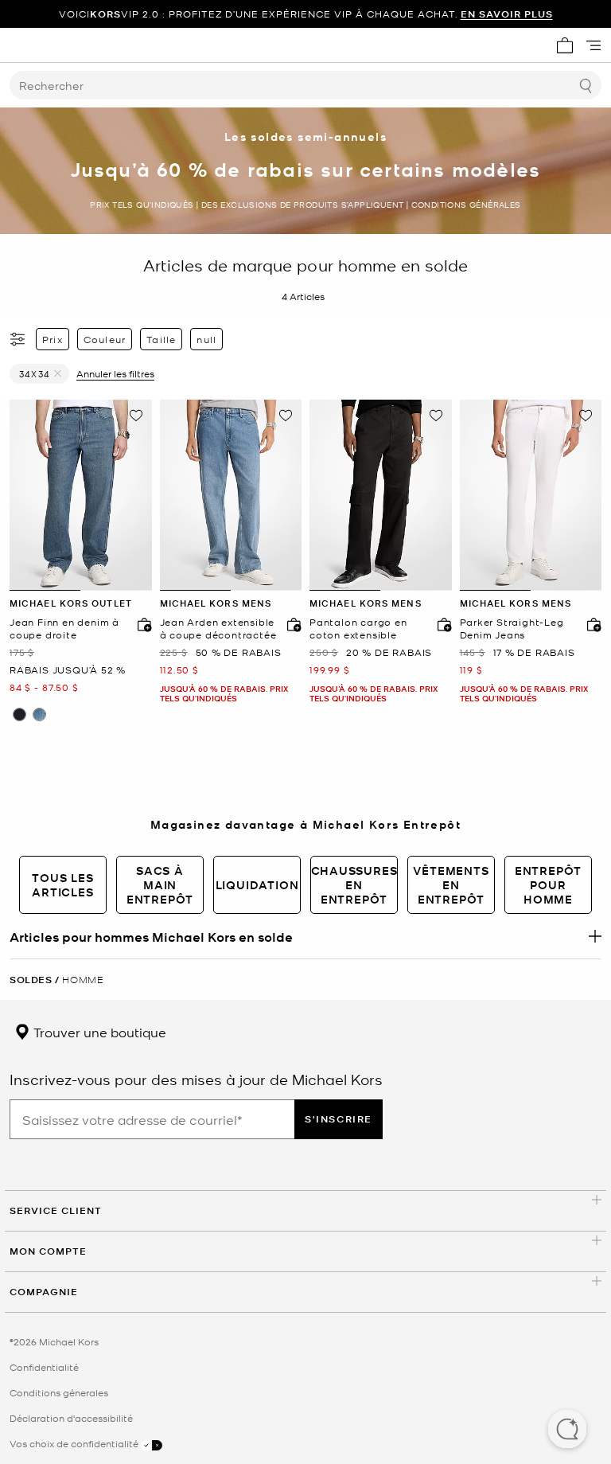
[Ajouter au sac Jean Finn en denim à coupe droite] (141, 624)
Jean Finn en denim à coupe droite (64, 628)
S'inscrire (338, 1119)
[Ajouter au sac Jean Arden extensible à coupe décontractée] (290, 624)
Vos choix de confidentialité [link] (75, 1443)
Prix (52, 339)
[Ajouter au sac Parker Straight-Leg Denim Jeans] (590, 624)
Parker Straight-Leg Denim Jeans (512, 628)
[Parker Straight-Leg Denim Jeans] (531, 495)
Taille (161, 339)
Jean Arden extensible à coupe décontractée (218, 628)
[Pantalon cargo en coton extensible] (380, 495)
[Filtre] (18, 339)
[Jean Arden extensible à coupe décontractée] (231, 495)
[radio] (19, 714)
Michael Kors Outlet (71, 603)
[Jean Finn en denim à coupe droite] (81, 495)
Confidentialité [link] (44, 1367)
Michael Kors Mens (216, 603)
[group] (305, 13)
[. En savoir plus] (305, 936)
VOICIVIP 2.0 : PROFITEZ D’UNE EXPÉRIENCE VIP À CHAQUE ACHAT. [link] (306, 14)
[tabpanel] (81, 495)
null (206, 339)
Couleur (105, 339)
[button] (567, 1430)
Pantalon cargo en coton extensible (358, 628)
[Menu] (593, 45)
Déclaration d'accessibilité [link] (71, 1417)
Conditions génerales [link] (59, 1392)
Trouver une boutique (98, 1031)
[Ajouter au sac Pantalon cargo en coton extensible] (441, 624)
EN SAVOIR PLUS (507, 14)
